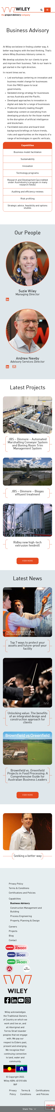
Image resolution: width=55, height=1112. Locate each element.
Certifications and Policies (22, 893)
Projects (13, 931)
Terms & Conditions (19, 888)
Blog (11, 936)
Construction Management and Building (26, 910)
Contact (13, 940)
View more (27, 561)
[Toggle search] (41, 10)
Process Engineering (21, 916)
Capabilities (15, 899)
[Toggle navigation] (47, 10)
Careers (13, 927)
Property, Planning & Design (25, 921)
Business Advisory (20, 903)
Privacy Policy (16, 884)
